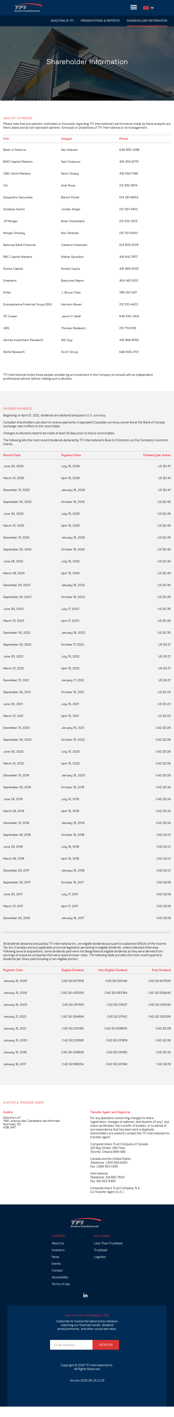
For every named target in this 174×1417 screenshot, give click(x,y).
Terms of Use (61, 1284)
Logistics (100, 1257)
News (55, 1257)
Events (56, 1264)
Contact (57, 1270)
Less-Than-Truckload (108, 1243)
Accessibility (60, 1277)
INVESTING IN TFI (62, 21)
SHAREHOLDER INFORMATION (147, 21)
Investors (58, 1250)
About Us (58, 1243)
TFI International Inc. (99, 1365)
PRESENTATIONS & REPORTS (100, 21)
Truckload (100, 1250)
